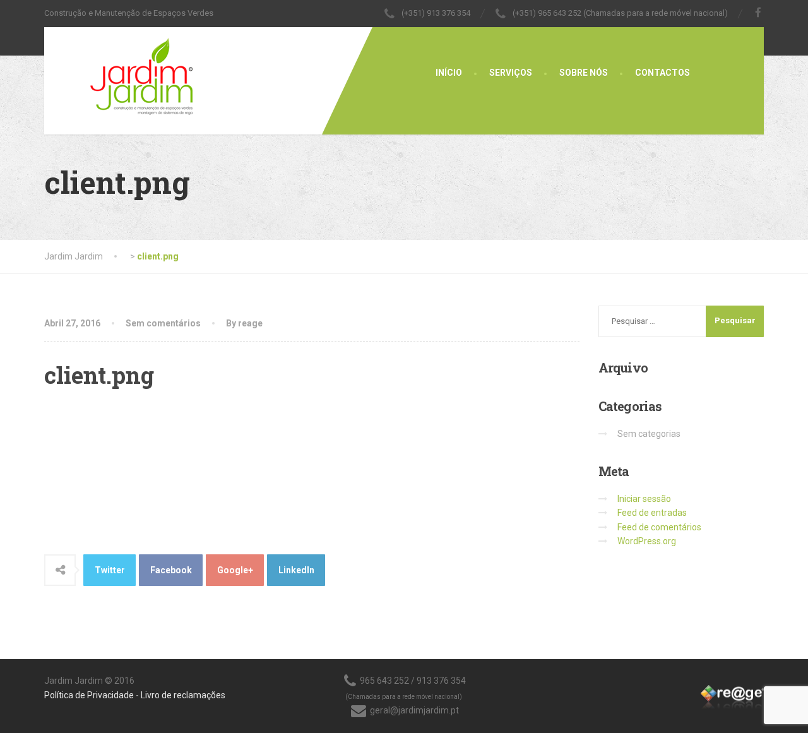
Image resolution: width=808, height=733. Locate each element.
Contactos (662, 73)
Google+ (235, 570)
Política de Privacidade (89, 695)
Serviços (510, 73)
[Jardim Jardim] (119, 73)
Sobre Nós (583, 73)
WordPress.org (646, 541)
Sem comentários (163, 323)
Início (449, 73)
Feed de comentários (659, 527)
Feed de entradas (652, 513)
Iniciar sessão (644, 499)
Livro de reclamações (183, 695)
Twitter (110, 570)
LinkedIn (296, 570)
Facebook (171, 570)
